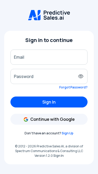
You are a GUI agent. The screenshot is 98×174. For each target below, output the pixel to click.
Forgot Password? (73, 87)
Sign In (49, 102)
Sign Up (67, 133)
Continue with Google (52, 119)
